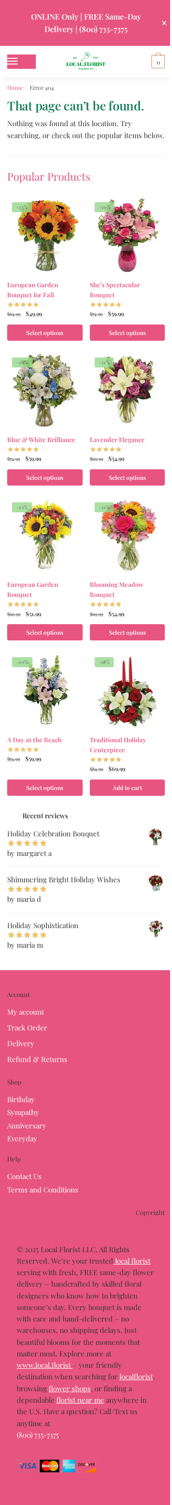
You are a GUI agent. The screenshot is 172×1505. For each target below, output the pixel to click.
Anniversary (26, 1125)
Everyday (22, 1138)
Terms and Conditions (42, 1189)
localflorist (136, 1376)
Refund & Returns (37, 1059)
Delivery (20, 1043)
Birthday (21, 1099)
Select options (44, 332)
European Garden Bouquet (32, 589)
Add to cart (127, 787)
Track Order (27, 1027)
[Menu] (21, 61)
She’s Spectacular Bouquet (115, 290)
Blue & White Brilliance (41, 439)
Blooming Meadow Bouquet (116, 589)
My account (25, 1012)
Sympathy (23, 1112)
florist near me (80, 1400)
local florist (131, 1261)
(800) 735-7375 (38, 1435)
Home (15, 87)
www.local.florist (45, 1365)
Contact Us (24, 1176)
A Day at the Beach (34, 740)
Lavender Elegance (117, 439)
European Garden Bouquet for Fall (32, 290)
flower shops (70, 1388)
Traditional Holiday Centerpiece (118, 745)
